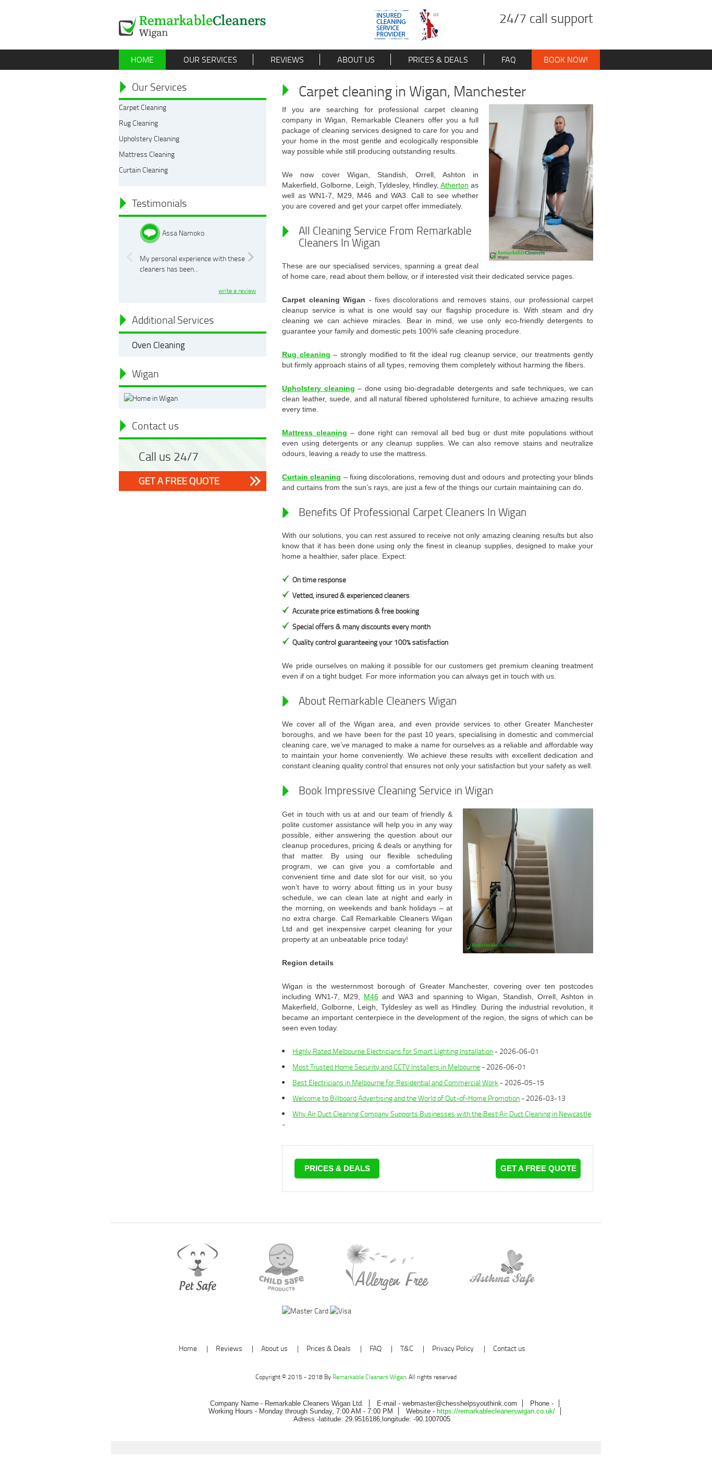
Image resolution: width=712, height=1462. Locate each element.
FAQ (507, 59)
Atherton (454, 185)
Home (142, 59)
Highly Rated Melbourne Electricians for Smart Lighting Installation (392, 1051)
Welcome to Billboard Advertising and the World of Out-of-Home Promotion (406, 1098)
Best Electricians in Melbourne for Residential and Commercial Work (395, 1082)
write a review (237, 290)
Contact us (509, 1348)
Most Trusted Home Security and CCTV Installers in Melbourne (386, 1067)
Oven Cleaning (158, 345)
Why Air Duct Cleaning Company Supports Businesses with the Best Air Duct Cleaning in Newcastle (441, 1114)
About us (355, 59)
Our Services (209, 59)
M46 (371, 996)
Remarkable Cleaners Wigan (369, 1376)
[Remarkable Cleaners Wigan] (192, 26)
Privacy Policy (453, 1348)
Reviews (286, 59)
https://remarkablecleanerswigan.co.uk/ (496, 1411)
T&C (406, 1348)
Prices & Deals (437, 59)
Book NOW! (566, 59)
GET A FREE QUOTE (179, 480)
